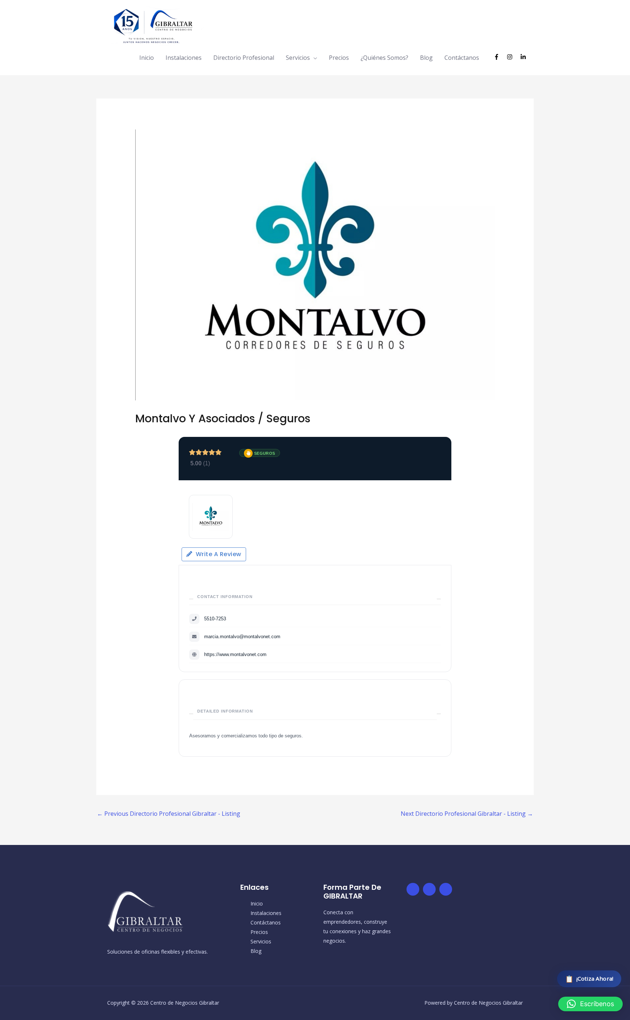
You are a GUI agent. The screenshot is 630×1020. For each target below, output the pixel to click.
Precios (339, 58)
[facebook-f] (500, 57)
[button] (590, 1004)
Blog (426, 58)
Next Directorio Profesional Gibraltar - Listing (467, 814)
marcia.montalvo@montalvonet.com (242, 636)
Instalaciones (184, 58)
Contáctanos (461, 58)
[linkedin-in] (524, 57)
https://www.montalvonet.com (235, 654)
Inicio (146, 58)
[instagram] (513, 57)
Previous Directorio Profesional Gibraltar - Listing (168, 814)
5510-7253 (215, 618)
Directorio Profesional (243, 58)
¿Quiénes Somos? (384, 58)
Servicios (298, 58)
